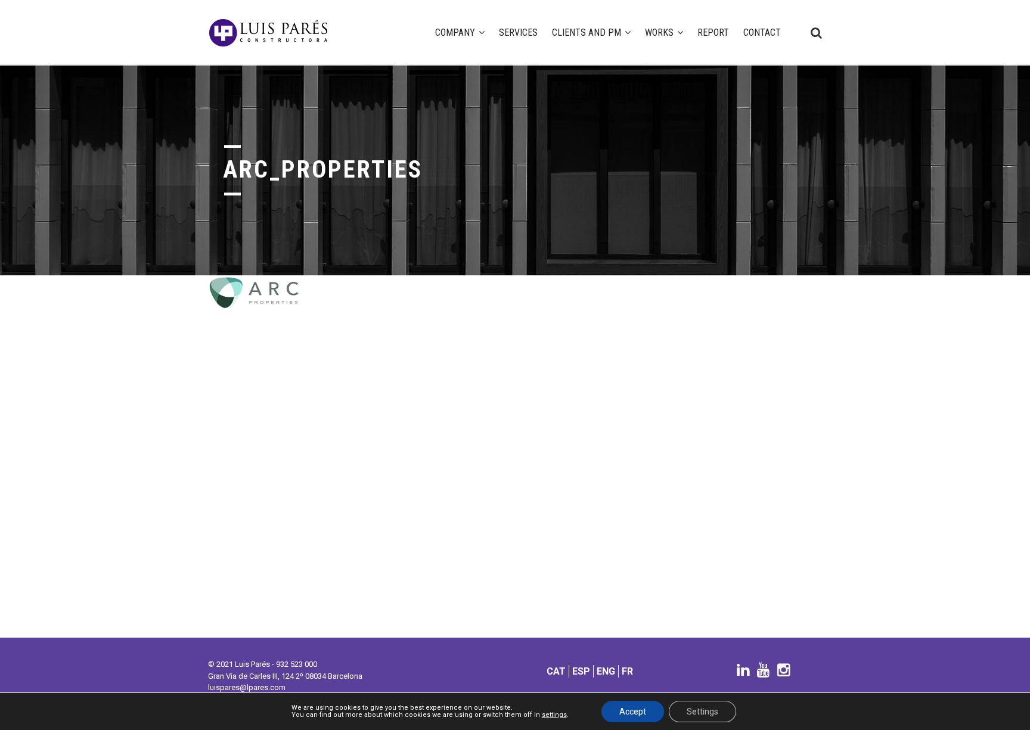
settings (554, 715)
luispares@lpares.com (247, 687)
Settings (702, 711)
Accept (632, 711)
